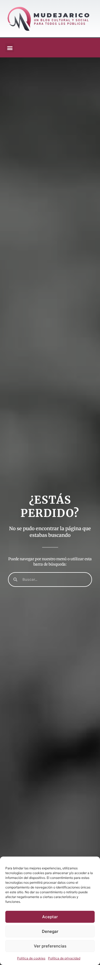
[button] (9, 47)
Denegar (50, 931)
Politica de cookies (31, 958)
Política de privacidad (64, 958)
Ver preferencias (50, 946)
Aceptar (50, 916)
